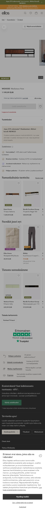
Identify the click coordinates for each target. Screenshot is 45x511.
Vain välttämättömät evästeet (22, 503)
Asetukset (22, 507)
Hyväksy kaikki (22, 497)
